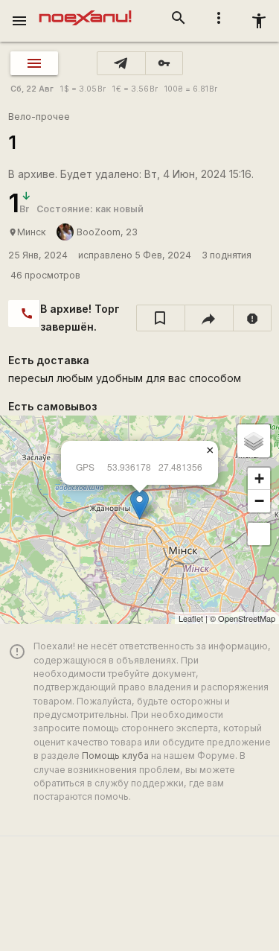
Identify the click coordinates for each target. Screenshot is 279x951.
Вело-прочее (39, 116)
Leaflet (191, 618)
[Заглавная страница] (85, 10)
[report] (253, 318)
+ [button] (259, 478)
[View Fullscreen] (259, 534)
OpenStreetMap (246, 618)
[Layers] (253, 440)
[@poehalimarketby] (121, 63)
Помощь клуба (115, 755)
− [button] (259, 501)
